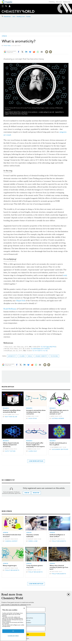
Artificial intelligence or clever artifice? (57, 535)
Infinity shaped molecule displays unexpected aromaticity (11, 444)
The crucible (54, 356)
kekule (30, 356)
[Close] (24, 608)
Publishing (52, 2)
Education (59, 2)
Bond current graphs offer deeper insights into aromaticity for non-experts (35, 444)
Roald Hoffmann (10, 309)
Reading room (21, 16)
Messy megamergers (10, 565)
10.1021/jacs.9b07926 (48, 347)
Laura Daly (33, 451)
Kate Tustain (10, 451)
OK (13, 631)
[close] (68, 47)
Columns (22, 356)
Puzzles (28, 16)
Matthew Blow (11, 416)
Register (36, 492)
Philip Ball (7, 45)
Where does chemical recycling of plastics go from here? (59, 567)
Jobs (13, 16)
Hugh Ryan (33, 418)
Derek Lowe (33, 541)
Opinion (4, 36)
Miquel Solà (20, 301)
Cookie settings (13, 635)
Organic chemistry (41, 356)
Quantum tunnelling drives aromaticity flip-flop (11, 411)
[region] (13, 623)
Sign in (26, 492)
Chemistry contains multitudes (32, 535)
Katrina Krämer (58, 418)
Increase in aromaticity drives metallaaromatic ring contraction (35, 412)
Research (6, 408)
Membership (66, 2)
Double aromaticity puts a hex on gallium (58, 444)
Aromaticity (12, 356)
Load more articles (36, 461)
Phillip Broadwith (59, 541)
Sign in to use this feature (60, 47)
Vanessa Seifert (11, 541)
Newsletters (7, 16)
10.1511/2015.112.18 (39, 350)
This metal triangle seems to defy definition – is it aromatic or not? (59, 412)
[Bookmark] (50, 51)
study (65, 275)
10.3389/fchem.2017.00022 (39, 348)
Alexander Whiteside (60, 449)
